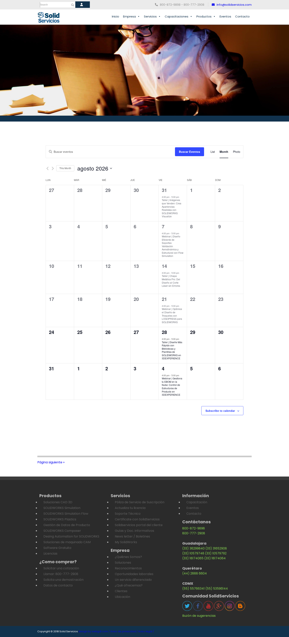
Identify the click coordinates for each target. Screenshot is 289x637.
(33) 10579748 (193, 553)
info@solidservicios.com (234, 5)
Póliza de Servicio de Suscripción (139, 502)
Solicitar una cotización (61, 568)
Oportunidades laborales (134, 574)
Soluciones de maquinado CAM (67, 542)
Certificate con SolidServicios (137, 519)
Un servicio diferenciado (133, 579)
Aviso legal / (146, 631)
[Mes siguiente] (53, 168)
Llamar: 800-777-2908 (60, 574)
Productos (204, 16)
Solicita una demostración (63, 579)
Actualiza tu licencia (130, 508)
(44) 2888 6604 (194, 573)
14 (164, 266)
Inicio (115, 16)
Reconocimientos (128, 568)
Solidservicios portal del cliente (139, 525)
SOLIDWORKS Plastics (59, 519)
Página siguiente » (50, 462)
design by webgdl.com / (94, 631)
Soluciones (123, 562)
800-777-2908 (193, 533)
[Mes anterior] (47, 168)
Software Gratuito (57, 548)
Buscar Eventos (189, 152)
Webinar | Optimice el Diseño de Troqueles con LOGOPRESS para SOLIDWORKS (172, 315)
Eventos (225, 16)
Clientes (121, 591)
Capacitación (196, 502)
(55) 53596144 (216, 588)
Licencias (50, 553)
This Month (65, 168)
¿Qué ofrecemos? (129, 585)
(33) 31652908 (216, 548)
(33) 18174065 (192, 558)
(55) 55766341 (193, 588)
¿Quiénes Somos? (128, 557)
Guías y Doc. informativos (134, 530)
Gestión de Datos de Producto (66, 525)
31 (164, 190)
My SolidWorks (126, 542)
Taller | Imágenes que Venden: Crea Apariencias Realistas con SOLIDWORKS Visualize (171, 208)
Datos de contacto (58, 585)
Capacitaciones (176, 16)
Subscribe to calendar (220, 411)
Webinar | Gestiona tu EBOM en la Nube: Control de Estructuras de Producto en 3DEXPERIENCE (172, 386)
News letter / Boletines (132, 536)
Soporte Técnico (128, 513)
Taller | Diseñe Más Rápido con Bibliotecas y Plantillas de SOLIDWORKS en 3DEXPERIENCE (172, 350)
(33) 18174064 (215, 558)
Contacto (242, 16)
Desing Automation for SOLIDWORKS (71, 536)
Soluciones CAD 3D (57, 502)
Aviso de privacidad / (124, 631)
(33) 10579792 (215, 553)
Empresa (129, 16)
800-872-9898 (193, 528)
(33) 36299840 (193, 548)
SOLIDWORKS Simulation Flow (65, 513)
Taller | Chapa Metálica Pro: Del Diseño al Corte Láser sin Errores (171, 280)
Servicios (150, 16)
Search (44, 4)
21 (164, 299)
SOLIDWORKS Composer (62, 530)
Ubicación (122, 597)
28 (164, 332)
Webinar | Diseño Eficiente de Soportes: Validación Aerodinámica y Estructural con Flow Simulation (172, 246)
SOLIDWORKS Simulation (61, 508)
